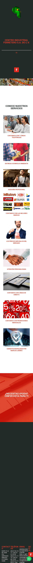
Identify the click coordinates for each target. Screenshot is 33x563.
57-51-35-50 (14, 553)
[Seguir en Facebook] (16, 69)
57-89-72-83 (14, 558)
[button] (29, 558)
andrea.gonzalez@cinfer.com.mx (23, 550)
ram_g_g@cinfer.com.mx (23, 555)
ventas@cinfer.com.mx (23, 558)
